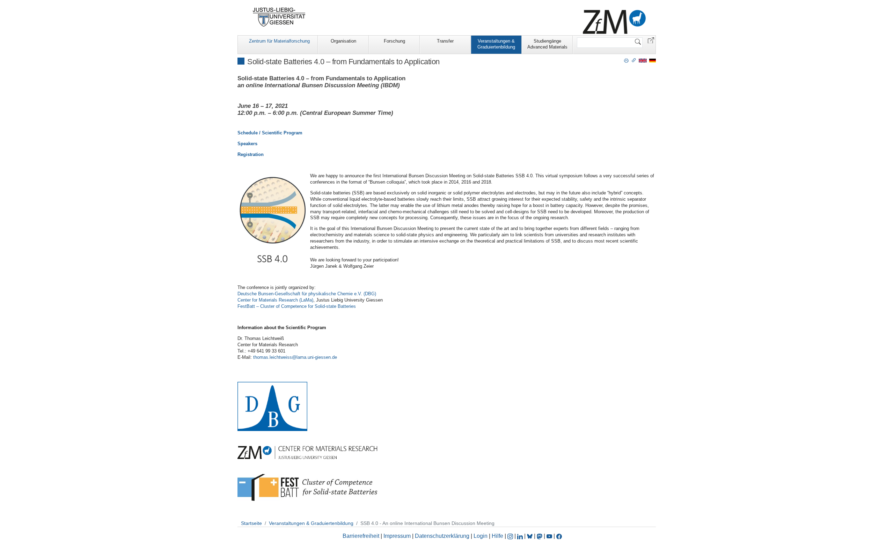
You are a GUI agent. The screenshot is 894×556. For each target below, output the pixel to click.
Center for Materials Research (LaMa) (275, 300)
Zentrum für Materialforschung (279, 41)
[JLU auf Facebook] (559, 536)
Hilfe (497, 536)
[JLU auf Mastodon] (540, 536)
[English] (643, 60)
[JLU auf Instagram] (510, 536)
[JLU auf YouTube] (549, 536)
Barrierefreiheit (361, 536)
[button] (651, 40)
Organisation (343, 41)
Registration (250, 154)
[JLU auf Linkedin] (520, 536)
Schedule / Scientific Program (269, 132)
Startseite (251, 523)
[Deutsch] (652, 60)
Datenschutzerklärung (442, 536)
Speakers (247, 143)
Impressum (397, 536)
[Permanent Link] (634, 60)
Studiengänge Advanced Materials (547, 44)
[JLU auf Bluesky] (530, 536)
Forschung (394, 41)
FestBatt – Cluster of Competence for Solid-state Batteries (296, 306)
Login (481, 536)
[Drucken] (626, 60)
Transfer (445, 41)
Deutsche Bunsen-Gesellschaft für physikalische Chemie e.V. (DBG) (306, 293)
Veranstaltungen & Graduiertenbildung (496, 44)
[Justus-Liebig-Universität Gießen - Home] (279, 17)
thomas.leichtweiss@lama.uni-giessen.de (295, 357)
